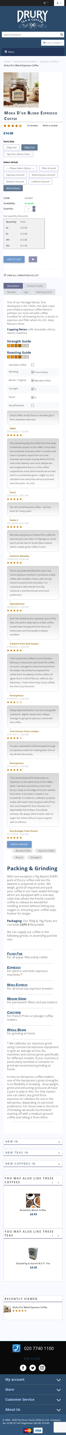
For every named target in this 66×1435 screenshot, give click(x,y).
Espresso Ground (15, 174)
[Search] (61, 35)
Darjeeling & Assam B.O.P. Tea (33, 1263)
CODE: (7, 198)
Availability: (9, 203)
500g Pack (29, 147)
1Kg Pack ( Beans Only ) (18, 154)
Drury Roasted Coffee (25, 61)
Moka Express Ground (43, 174)
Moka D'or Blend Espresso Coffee (29, 1307)
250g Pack (11, 147)
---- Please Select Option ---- (20, 168)
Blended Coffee (23, 850)
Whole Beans (13, 188)
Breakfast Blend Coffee (33, 1210)
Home (7, 61)
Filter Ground (49, 168)
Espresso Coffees (49, 61)
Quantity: (8, 208)
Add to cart (14, 259)
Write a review (50, 125)
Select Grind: (11, 162)
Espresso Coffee (46, 850)
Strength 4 (35, 857)
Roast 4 (19, 857)
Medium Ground (15, 181)
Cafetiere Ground (40, 181)
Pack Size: (9, 141)
